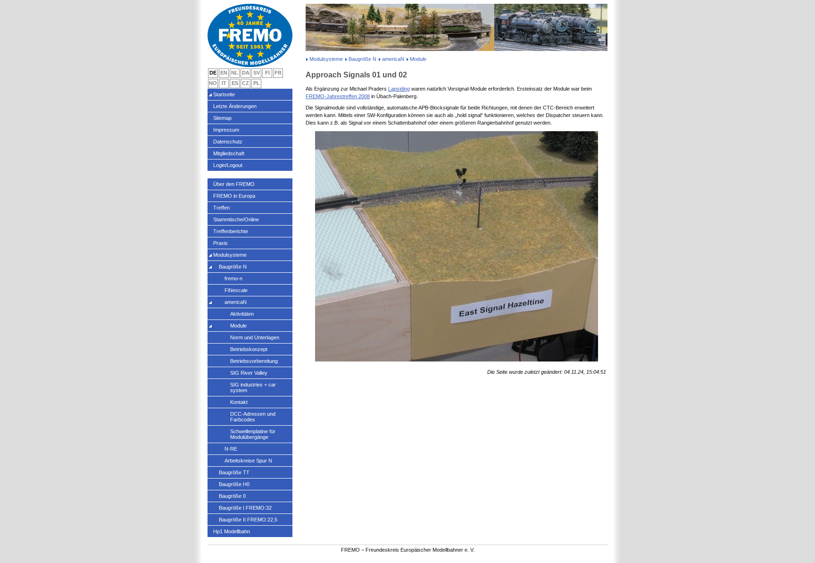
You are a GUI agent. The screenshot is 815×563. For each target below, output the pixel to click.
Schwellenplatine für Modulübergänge (252, 434)
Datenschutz (227, 141)
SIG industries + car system (253, 387)
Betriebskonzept (248, 349)
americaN (393, 59)
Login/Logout (227, 165)
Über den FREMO (234, 184)
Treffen (221, 207)
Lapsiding (399, 89)
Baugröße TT (234, 472)
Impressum (226, 130)
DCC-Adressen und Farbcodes (252, 416)
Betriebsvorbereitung (254, 361)
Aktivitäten (242, 314)
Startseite (224, 94)
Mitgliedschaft (228, 153)
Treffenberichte (230, 231)
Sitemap (222, 118)
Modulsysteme (326, 59)
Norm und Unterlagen (254, 337)
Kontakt (239, 402)
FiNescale (236, 290)
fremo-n (233, 278)
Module (238, 325)
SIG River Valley (248, 373)
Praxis (220, 243)
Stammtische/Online (236, 219)
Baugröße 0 (232, 496)
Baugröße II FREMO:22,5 (248, 519)
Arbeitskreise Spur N (248, 460)
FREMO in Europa (234, 196)
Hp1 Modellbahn (231, 531)
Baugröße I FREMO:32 (245, 508)
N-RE (231, 449)
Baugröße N (362, 59)
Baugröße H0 (234, 484)
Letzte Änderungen (235, 106)
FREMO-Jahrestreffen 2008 (338, 96)
